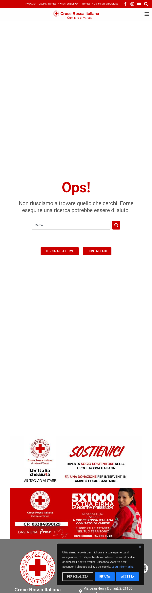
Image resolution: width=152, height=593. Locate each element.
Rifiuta (104, 576)
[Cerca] (116, 225)
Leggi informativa (123, 566)
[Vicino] (140, 547)
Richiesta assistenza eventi (64, 4)
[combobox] (71, 225)
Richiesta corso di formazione (100, 4)
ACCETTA (127, 576)
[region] (100, 564)
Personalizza (77, 576)
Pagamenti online (36, 4)
